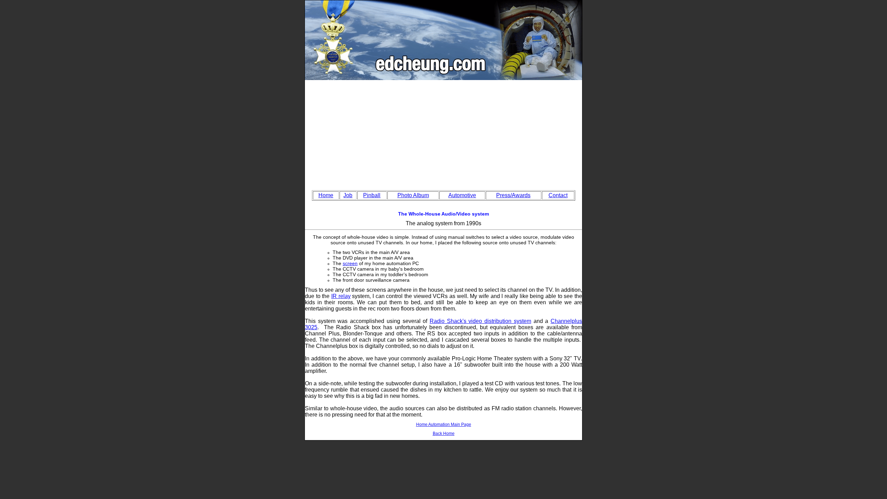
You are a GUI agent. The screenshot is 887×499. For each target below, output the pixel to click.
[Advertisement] (443, 132)
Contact (558, 195)
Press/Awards (513, 195)
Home (325, 195)
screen (350, 263)
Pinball (371, 195)
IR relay (341, 296)
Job (347, 195)
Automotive (462, 195)
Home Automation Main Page (443, 424)
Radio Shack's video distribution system (480, 321)
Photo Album (413, 195)
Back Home (444, 433)
